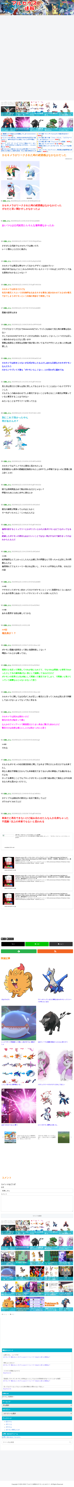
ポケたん (9, 1427)
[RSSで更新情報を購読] (55, 951)
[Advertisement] (37, 30)
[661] (20, 180)
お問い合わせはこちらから (11, 1437)
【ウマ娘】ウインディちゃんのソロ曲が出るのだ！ (53, 134)
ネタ (4, 939)
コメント (4, 1194)
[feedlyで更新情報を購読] (19, 951)
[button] (61, 944)
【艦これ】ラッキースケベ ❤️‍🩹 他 (48, 143)
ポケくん (9, 1424)
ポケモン (11, 939)
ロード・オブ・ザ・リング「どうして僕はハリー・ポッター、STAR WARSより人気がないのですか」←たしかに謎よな (18, 145)
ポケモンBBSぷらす (13, 1430)
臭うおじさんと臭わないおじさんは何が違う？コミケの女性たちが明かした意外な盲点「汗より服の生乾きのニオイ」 (18, 150)
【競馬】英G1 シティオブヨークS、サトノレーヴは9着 (54, 146)
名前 (2, 1187)
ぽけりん (9, 1421)
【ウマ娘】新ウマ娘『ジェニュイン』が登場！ (52, 141)
